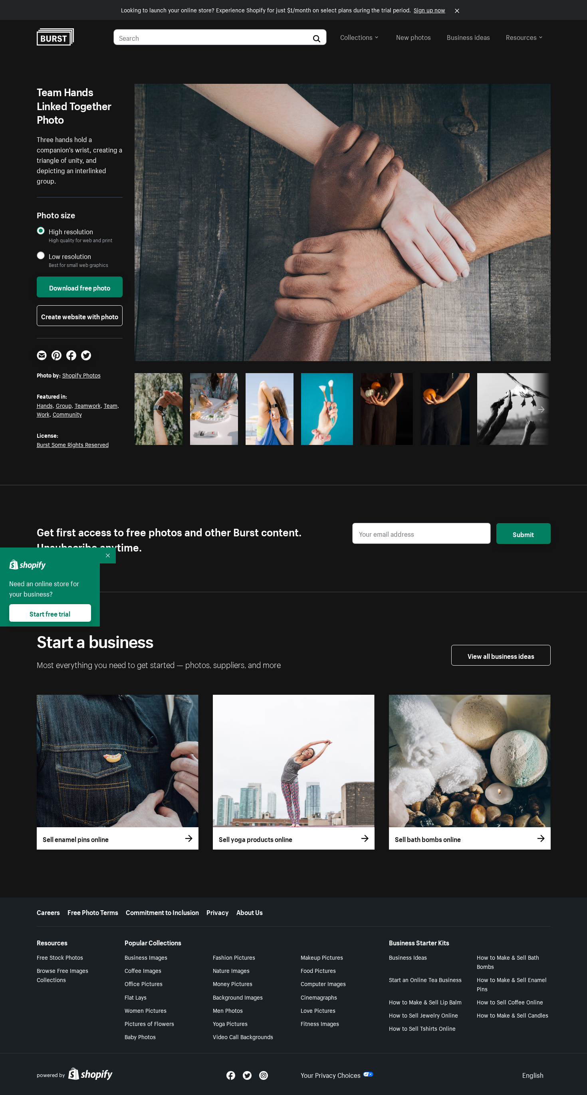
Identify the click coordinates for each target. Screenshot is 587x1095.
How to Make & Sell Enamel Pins (512, 984)
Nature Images (231, 970)
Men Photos (228, 1010)
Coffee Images (143, 970)
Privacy (217, 911)
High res (300, 436)
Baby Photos (140, 1036)
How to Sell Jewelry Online (423, 1014)
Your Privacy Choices (331, 1074)
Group (63, 405)
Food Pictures (318, 970)
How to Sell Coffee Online (510, 1001)
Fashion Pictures (234, 957)
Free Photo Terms (92, 911)
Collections (356, 36)
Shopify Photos (81, 374)
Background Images (238, 996)
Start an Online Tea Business (425, 979)
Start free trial (50, 613)
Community (67, 413)
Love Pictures (318, 1010)
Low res (161, 436)
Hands (45, 405)
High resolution (71, 231)
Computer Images (323, 983)
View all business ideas (501, 655)
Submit (523, 533)
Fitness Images (320, 1023)
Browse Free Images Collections (62, 975)
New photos (413, 36)
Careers (48, 911)
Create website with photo (79, 315)
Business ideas (468, 36)
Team (110, 405)
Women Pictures (146, 1010)
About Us (249, 911)
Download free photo (79, 287)
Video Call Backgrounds (243, 1036)
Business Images (146, 957)
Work (43, 413)
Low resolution (70, 256)
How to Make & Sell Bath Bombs (508, 961)
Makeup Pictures (322, 957)
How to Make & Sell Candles (512, 1014)
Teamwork (88, 405)
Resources (521, 36)
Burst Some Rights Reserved (73, 444)
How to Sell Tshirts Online (422, 1028)
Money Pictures (232, 983)
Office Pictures (144, 983)
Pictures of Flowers (149, 1023)
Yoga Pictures (230, 1023)
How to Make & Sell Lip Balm (425, 1001)
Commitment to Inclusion (162, 911)
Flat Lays (136, 996)
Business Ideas (408, 957)
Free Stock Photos (60, 957)
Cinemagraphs (319, 996)
